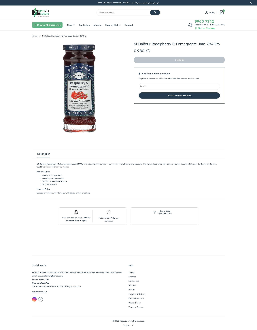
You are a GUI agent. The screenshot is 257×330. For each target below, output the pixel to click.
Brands (131, 290)
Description (43, 153)
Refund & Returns (136, 298)
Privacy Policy (134, 303)
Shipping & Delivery (136, 294)
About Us (132, 285)
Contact (132, 277)
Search (131, 272)
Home (34, 36)
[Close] (250, 2)
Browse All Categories (49, 25)
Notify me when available (179, 95)
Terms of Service (135, 307)
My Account (133, 281)
